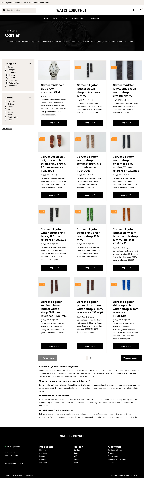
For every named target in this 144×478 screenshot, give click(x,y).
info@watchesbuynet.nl (14, 463)
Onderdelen (95, 18)
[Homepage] (71, 10)
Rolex (46, 18)
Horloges (42, 450)
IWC (55, 18)
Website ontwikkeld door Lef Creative (125, 475)
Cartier (64, 18)
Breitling (77, 450)
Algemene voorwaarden (117, 459)
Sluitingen (43, 462)
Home (7, 31)
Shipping (111, 453)
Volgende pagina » (131, 358)
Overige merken (78, 18)
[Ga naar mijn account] (133, 10)
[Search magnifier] (4, 10)
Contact (111, 462)
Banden (42, 456)
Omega (76, 459)
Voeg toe (53, 122)
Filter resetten (7, 129)
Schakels (42, 459)
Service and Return (115, 450)
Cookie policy (113, 456)
